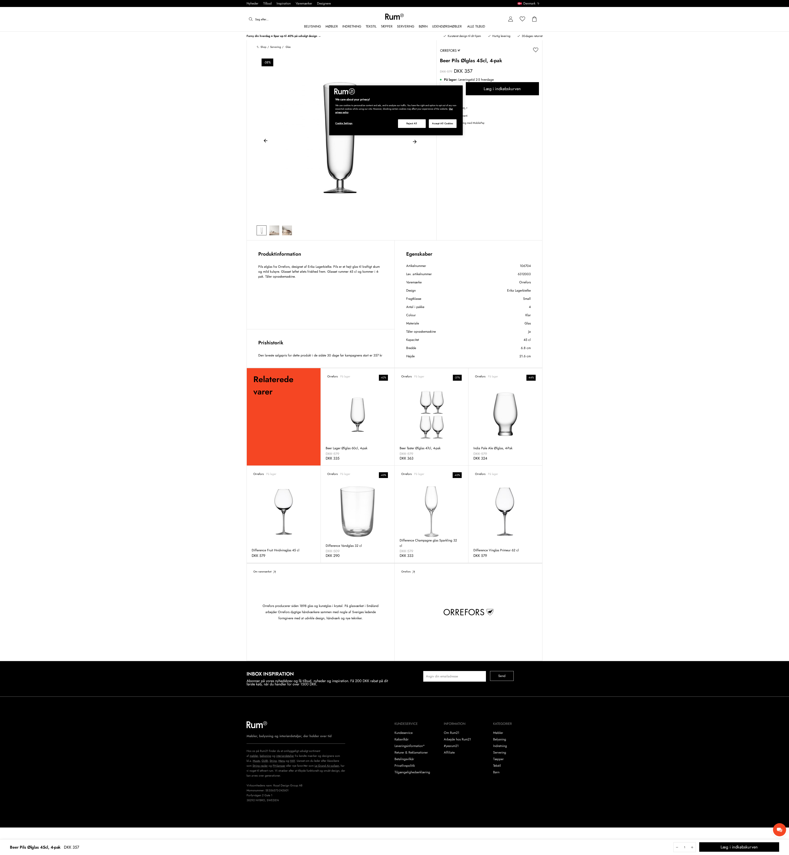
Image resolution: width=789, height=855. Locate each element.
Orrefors (525, 282)
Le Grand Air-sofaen (327, 766)
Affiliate (449, 752)
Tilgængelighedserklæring (412, 772)
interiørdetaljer (285, 756)
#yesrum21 (451, 746)
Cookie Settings (344, 123)
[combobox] (528, 3)
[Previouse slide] (266, 141)
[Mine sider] (510, 19)
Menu (281, 761)
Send (501, 675)
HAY (292, 761)
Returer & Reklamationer (411, 752)
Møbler (498, 732)
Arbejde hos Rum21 (457, 739)
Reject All (411, 123)
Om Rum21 (451, 732)
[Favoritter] (522, 19)
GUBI (265, 761)
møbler (254, 756)
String (273, 761)
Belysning (499, 739)
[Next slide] (415, 141)
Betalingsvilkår (404, 759)
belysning (265, 756)
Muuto (256, 761)
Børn (496, 772)
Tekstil (497, 765)
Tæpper (498, 759)
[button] (530, 3)
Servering (499, 752)
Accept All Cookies (442, 123)
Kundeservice (403, 732)
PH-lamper (279, 766)
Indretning (500, 746)
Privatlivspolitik (404, 765)
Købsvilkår (401, 739)
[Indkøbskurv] (534, 19)
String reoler (260, 766)
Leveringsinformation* (409, 746)
